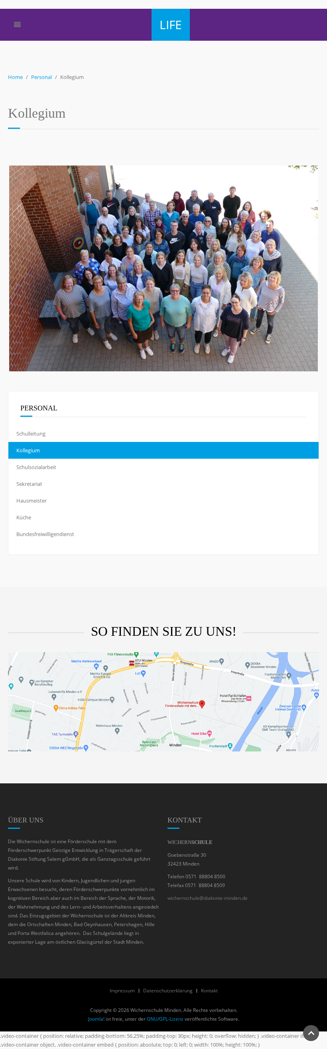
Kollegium (28, 450)
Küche (23, 517)
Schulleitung (30, 433)
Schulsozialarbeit (36, 467)
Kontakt (209, 990)
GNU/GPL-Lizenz (165, 1018)
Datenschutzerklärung (168, 990)
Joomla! (96, 1018)
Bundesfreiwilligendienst (45, 534)
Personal (41, 77)
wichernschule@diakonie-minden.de (207, 898)
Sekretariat (29, 483)
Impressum (122, 990)
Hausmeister (31, 500)
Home (15, 77)
